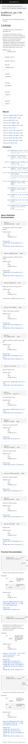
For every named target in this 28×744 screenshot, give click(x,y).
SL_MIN (21, 603)
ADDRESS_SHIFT (13, 117)
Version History (21, 8)
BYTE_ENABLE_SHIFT (14, 125)
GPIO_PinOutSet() (9, 656)
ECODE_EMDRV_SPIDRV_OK (10, 603)
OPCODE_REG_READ (14, 138)
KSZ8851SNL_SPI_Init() (18, 298)
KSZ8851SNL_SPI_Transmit (18, 181)
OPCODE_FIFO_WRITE (14, 135)
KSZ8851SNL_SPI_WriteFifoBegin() (13, 464)
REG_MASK (12, 143)
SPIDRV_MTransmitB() (12, 724)
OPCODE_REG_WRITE (14, 140)
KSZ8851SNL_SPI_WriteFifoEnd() (14, 666)
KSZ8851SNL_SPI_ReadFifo (18, 155)
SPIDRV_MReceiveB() (11, 605)
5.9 (11, 8)
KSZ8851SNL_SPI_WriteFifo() (12, 731)
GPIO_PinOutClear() (10, 655)
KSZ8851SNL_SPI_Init (17, 150)
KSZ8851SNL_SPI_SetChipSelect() (13, 385)
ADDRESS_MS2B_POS (14, 115)
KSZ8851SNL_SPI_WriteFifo (19, 188)
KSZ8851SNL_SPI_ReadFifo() (12, 438)
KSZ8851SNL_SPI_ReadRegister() (13, 243)
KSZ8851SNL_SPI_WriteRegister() (13, 246)
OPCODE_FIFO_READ (14, 133)
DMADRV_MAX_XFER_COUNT (16, 601)
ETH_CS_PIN (12, 128)
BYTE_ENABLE (13, 123)
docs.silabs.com (14, 2)
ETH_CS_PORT (12, 130)
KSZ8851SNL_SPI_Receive (18, 167)
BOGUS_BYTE (12, 120)
